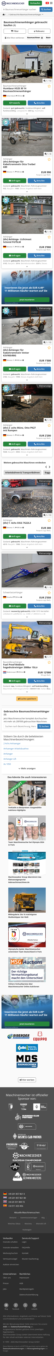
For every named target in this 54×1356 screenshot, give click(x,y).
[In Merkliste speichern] (49, 86)
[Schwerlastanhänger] (27, 570)
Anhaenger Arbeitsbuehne (16, 748)
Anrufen (41, 103)
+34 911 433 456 (15, 1206)
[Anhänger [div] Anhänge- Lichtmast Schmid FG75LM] (27, 215)
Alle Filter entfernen (15, 38)
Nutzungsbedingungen (36, 1348)
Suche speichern (28, 698)
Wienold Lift (41, 1223)
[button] (51, 3)
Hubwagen (27, 1229)
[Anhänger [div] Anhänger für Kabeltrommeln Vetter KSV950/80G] (27, 325)
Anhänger (8, 753)
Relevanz (39, 31)
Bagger (48, 472)
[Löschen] (41, 37)
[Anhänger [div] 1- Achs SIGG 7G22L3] (27, 498)
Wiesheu (28, 1223)
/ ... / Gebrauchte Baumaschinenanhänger (23, 14)
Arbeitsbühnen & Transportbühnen (22, 472)
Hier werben (28, 1079)
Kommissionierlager (28, 1217)
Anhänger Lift (10, 759)
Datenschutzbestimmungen (13, 1348)
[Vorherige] (4, 63)
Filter (16, 31)
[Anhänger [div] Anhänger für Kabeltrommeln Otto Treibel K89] (27, 137)
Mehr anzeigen (27, 768)
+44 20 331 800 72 (16, 1202)
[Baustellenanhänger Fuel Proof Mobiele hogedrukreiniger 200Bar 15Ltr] (27, 640)
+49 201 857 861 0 (16, 1194)
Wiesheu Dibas (14, 1223)
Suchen (47, 9)
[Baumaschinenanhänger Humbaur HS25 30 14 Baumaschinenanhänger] (27, 64)
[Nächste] (50, 63)
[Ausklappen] (27, 114)
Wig (43, 1217)
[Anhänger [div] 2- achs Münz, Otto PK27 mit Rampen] (27, 403)
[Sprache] (47, 3)
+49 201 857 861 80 (17, 1198)
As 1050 (7, 764)
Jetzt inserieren (27, 299)
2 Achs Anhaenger (12, 743)
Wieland (12, 1217)
